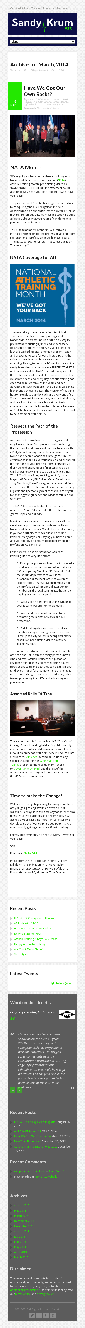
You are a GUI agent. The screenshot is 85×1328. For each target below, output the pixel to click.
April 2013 (20, 1252)
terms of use (23, 1294)
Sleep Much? (56, 1171)
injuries (41, 104)
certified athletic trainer (56, 101)
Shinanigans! (21, 954)
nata (48, 104)
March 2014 (21, 1216)
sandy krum (58, 104)
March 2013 (21, 1257)
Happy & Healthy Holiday (29, 944)
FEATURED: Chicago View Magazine (35, 918)
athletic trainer (52, 99)
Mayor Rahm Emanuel (27, 768)
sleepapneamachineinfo (29, 1171)
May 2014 (20, 1210)
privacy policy (45, 1294)
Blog (34, 70)
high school (30, 104)
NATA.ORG (30, 853)
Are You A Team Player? (28, 949)
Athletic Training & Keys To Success (35, 939)
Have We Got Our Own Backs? (44, 91)
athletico (37, 101)
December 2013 (24, 1221)
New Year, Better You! (27, 934)
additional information (24, 1290)
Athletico (31, 757)
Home (27, 70)
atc (31, 99)
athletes (39, 99)
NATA (61, 180)
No (32, 107)
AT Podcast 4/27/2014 (27, 923)
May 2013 (20, 1247)
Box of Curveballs (46, 1176)
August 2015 (21, 1205)
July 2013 (19, 1236)
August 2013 (21, 1231)
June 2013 (20, 1242)
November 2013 (24, 1226)
